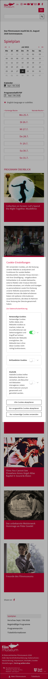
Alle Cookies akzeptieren (24, 402)
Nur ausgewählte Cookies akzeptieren (24, 408)
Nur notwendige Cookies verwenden (24, 414)
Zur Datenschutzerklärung (16, 308)
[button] (38, 332)
